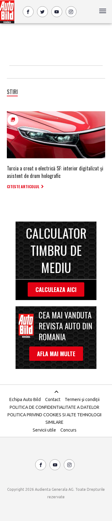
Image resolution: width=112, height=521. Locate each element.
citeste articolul (23, 186)
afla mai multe (56, 354)
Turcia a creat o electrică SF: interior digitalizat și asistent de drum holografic (55, 172)
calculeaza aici (56, 289)
